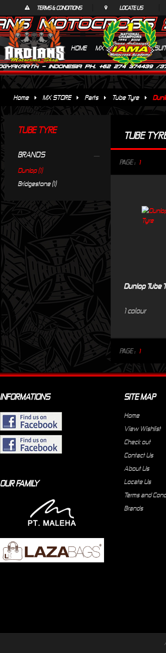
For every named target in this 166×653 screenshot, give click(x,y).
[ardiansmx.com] (35, 43)
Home (21, 97)
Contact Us (138, 455)
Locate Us (131, 7)
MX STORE (56, 97)
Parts (91, 97)
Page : (127, 162)
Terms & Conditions (59, 7)
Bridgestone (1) (37, 183)
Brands (133, 508)
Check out (137, 442)
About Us (136, 468)
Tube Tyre (125, 97)
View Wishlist (142, 428)
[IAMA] (130, 45)
